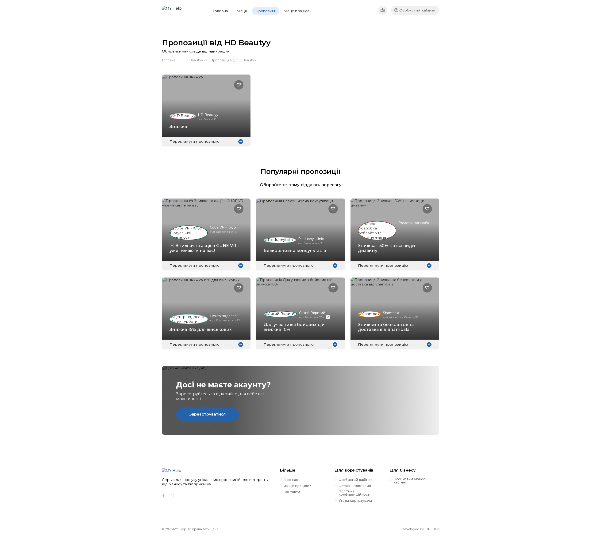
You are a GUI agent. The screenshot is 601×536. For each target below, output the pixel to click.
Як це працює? (297, 486)
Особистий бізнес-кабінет (410, 480)
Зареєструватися (207, 414)
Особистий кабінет (417, 10)
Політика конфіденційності (354, 493)
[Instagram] (172, 495)
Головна (168, 60)
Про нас (291, 480)
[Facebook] (163, 495)
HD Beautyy (193, 60)
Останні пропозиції (356, 486)
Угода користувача (355, 501)
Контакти (292, 492)
